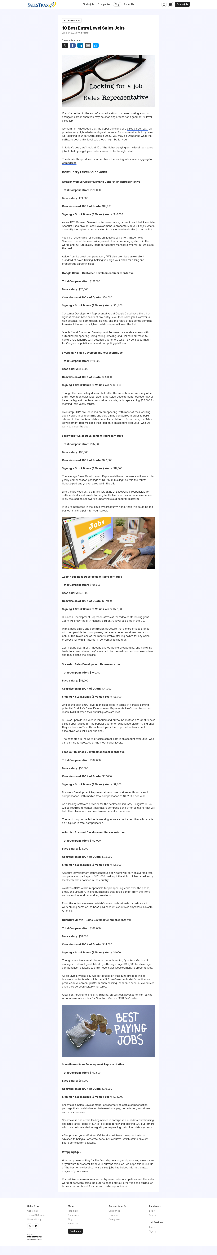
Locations (113, 1215)
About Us (129, 4)
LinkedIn (36, 1225)
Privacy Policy (34, 1219)
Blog (117, 4)
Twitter (29, 1225)
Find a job (88, 4)
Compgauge (69, 162)
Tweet (65, 45)
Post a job (182, 4)
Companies (104, 4)
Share (73, 45)
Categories (114, 1219)
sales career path (137, 128)
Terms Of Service (36, 1215)
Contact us (33, 1210)
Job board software (34, 1239)
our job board (80, 1186)
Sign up (152, 1215)
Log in (152, 1210)
